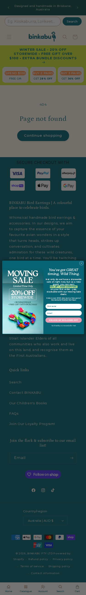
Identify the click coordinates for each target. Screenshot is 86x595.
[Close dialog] (81, 263)
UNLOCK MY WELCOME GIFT (63, 320)
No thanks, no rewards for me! (63, 326)
